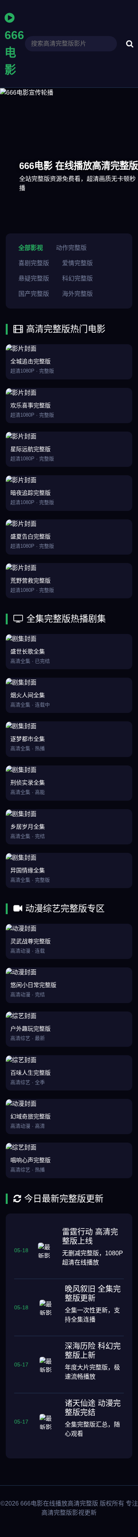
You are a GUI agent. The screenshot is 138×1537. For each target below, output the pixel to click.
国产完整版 (33, 294)
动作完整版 (71, 248)
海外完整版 (77, 294)
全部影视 (30, 248)
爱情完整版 (77, 263)
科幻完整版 (77, 278)
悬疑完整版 (33, 278)
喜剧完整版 (33, 263)
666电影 (14, 52)
